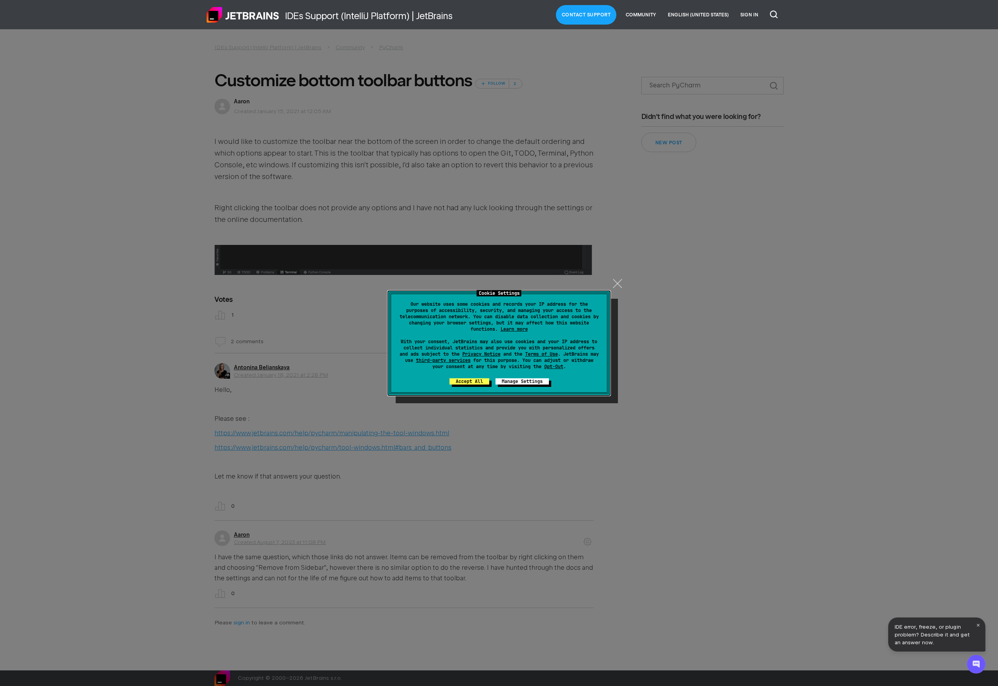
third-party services (443, 360)
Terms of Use (541, 354)
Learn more (514, 329)
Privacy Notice (481, 354)
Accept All (469, 381)
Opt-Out (553, 366)
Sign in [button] (749, 15)
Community (641, 15)
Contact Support (586, 15)
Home (243, 15)
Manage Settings (522, 381)
